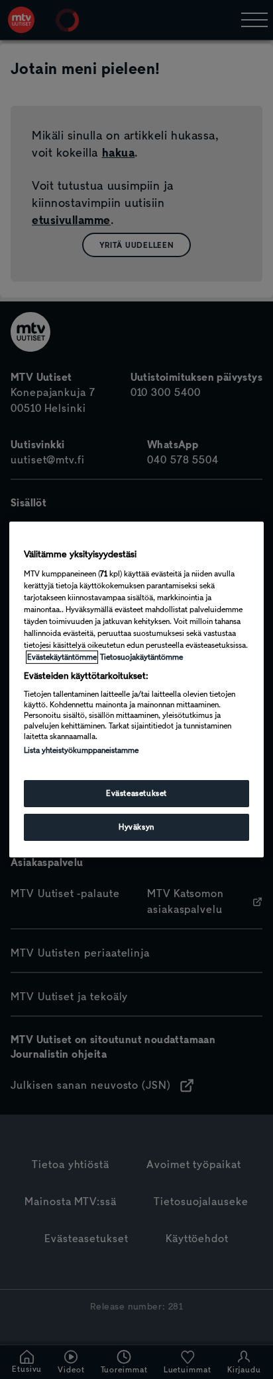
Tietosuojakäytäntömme (141, 657)
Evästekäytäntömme (62, 657)
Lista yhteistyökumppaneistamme (81, 750)
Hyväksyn (136, 827)
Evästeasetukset (136, 793)
